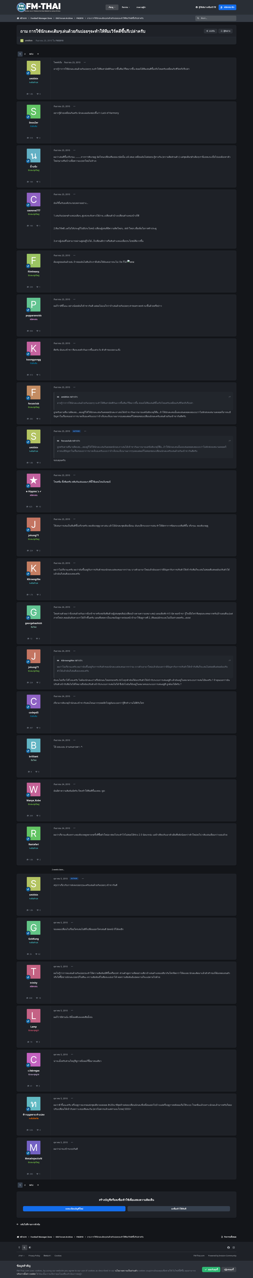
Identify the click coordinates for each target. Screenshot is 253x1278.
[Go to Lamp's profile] (34, 1016)
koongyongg (33, 359)
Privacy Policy (34, 1255)
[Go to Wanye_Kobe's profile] (34, 789)
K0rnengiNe (33, 579)
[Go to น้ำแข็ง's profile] (34, 155)
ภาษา (21, 1255)
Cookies (58, 1255)
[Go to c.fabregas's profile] (34, 1060)
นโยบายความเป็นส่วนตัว (126, 1270)
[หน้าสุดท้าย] (38, 54)
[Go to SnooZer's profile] (34, 111)
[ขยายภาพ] (130, 261)
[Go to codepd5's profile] (34, 701)
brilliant (33, 756)
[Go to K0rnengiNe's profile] (34, 568)
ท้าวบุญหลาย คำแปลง (34, 1114)
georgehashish (33, 623)
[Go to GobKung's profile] (34, 928)
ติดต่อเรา (47, 1255)
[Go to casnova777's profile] (34, 200)
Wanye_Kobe (34, 800)
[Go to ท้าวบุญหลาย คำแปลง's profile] (34, 1104)
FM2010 (59, 40)
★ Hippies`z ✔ (33, 491)
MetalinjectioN (33, 1158)
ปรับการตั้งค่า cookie (26, 1273)
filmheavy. (34, 271)
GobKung (33, 938)
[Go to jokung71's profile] (34, 524)
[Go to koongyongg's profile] (34, 348)
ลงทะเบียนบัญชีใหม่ (74, 1208)
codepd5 (34, 712)
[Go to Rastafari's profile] (34, 833)
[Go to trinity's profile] (34, 972)
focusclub (33, 403)
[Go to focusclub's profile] (34, 392)
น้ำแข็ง (33, 166)
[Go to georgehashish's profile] (34, 612)
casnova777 (33, 210)
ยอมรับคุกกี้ (213, 1269)
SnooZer (33, 122)
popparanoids (34, 315)
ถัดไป (31, 54)
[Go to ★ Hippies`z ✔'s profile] (34, 480)
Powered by (222, 1255)
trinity (33, 982)
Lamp (33, 1026)
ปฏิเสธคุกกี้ (229, 1269)
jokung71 (33, 535)
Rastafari (34, 844)
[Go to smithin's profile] (21, 40)
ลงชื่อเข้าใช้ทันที (178, 1208)
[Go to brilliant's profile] (34, 745)
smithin (29, 40)
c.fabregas (34, 1070)
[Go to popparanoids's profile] (34, 305)
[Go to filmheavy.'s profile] (34, 261)
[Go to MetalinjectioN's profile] (34, 1148)
